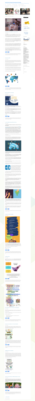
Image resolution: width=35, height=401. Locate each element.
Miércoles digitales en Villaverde (9, 92)
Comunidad (10, 392)
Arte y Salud (28, 52)
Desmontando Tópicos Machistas (26, 56)
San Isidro (12, 54)
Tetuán (24, 61)
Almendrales (24, 52)
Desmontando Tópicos (14, 280)
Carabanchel (26, 54)
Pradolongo (24, 58)
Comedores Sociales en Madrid (9, 214)
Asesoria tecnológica (14, 87)
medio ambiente (12, 392)
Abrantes (10, 251)
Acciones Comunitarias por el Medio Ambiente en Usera (12, 376)
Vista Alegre (24, 63)
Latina (19, 280)
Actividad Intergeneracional (15, 53)
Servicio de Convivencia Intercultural (15, 118)
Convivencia (17, 54)
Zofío (20, 210)
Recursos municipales (10, 118)
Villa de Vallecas (25, 62)
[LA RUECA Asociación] (26, 41)
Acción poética (26, 47)
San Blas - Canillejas (26, 60)
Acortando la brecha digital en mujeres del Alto (11, 31)
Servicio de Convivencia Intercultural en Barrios (13, 2)
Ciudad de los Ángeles (7, 118)
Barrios (9, 280)
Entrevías (24, 57)
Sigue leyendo (6, 389)
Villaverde (10, 89)
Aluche (20, 251)
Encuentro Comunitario (8, 54)
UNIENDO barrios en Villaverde (9, 350)
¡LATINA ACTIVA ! (7, 256)
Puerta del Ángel (10, 281)
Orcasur (14, 392)
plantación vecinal (16, 392)
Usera (18, 392)
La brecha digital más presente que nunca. (11, 122)
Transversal (26, 61)
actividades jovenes (26, 49)
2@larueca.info (9, 247)
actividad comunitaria (11, 53)
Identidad (17, 280)
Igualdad (10, 54)
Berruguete (24, 54)
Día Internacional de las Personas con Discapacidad (12, 307)
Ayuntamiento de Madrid (18, 87)
